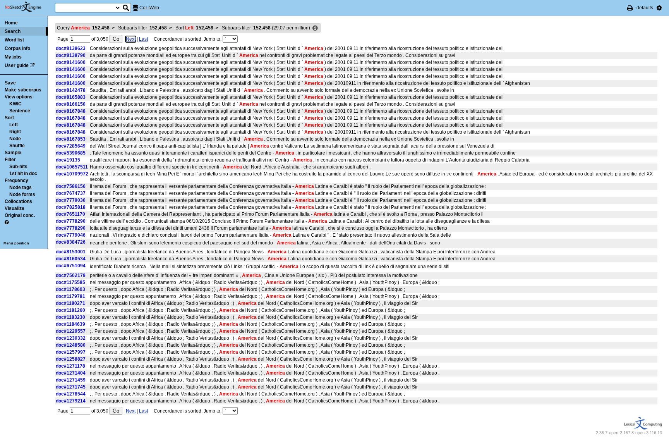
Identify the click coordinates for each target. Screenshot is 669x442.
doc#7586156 (71, 186)
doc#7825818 (71, 207)
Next (131, 39)
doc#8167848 (71, 111)
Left (13, 124)
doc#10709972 (72, 174)
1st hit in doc (23, 173)
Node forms (22, 194)
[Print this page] (630, 7)
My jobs (13, 57)
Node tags (20, 187)
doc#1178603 (70, 289)
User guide (17, 65)
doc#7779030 (71, 200)
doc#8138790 (71, 55)
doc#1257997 (71, 352)
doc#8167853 (71, 139)
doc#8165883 (71, 97)
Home (11, 23)
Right (15, 131)
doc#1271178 (70, 366)
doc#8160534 (71, 258)
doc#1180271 (70, 303)
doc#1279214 (71, 401)
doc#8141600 (71, 62)
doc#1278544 (71, 394)
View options (19, 97)
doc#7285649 (71, 146)
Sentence (19, 111)
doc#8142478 (71, 90)
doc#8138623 (71, 48)
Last (143, 39)
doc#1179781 (70, 296)
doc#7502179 (71, 275)
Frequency (16, 180)
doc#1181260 (70, 310)
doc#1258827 (71, 359)
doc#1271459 (71, 380)
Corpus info (17, 48)
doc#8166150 (71, 104)
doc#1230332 (71, 338)
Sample (13, 152)
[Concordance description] (315, 28)
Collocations (18, 201)
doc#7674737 (71, 193)
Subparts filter (142, 28)
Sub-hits (18, 166)
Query (83, 28)
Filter (10, 159)
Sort (9, 117)
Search (13, 31)
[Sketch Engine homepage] (29, 7)
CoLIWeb (149, 7)
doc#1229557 (71, 331)
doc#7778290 (71, 221)
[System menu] (659, 7)
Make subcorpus (23, 90)
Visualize (14, 208)
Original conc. (20, 215)
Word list (14, 40)
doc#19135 (68, 160)
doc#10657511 (72, 167)
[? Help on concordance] (7, 222)
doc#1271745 (71, 387)
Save (10, 83)
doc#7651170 (70, 214)
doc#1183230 (70, 317)
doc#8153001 (71, 252)
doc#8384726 (71, 242)
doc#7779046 (71, 235)
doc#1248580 (71, 345)
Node (15, 138)
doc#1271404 (71, 373)
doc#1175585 (70, 282)
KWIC (15, 104)
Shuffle (17, 145)
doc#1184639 (70, 324)
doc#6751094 (71, 265)
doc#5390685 (71, 153)
